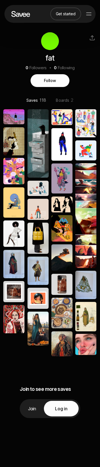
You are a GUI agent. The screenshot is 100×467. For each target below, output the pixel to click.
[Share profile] (92, 37)
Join (32, 408)
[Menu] (89, 14)
